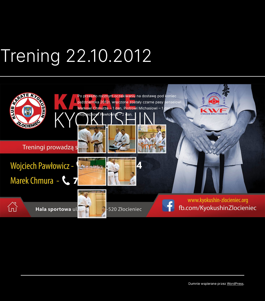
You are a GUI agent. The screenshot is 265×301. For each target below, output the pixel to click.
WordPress (235, 283)
